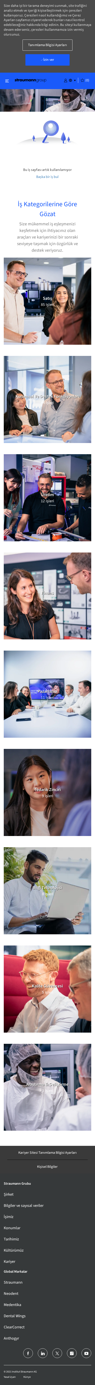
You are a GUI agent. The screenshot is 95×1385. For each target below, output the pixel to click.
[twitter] (57, 1353)
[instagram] (72, 1353)
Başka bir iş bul (47, 176)
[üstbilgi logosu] (30, 80)
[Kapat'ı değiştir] (7, 81)
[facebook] (28, 1353)
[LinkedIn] (43, 1353)
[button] (65, 80)
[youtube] (86, 1353)
